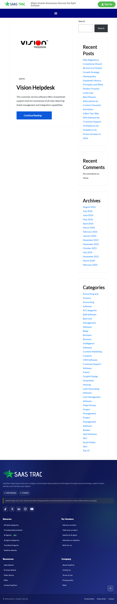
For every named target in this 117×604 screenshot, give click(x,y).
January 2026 (89, 235)
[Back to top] (110, 588)
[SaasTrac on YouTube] (32, 509)
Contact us (66, 570)
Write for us (67, 545)
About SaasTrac (68, 565)
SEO (85, 438)
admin (21, 78)
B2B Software (89, 314)
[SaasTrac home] (22, 473)
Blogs (85, 330)
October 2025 (90, 248)
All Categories (90, 310)
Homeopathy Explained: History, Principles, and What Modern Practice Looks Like (93, 84)
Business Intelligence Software (88, 343)
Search (81, 21)
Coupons (87, 355)
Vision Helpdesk (36, 87)
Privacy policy (67, 580)
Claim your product (69, 530)
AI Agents (25, 493)
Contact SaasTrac (10, 585)
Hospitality (88, 380)
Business (87, 335)
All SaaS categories (11, 525)
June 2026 (88, 215)
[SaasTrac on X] (12, 509)
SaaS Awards (9, 565)
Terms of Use (101, 599)
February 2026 (90, 231)
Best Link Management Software (89, 322)
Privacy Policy (89, 599)
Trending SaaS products (13, 530)
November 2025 (91, 244)
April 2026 (88, 223)
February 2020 (90, 264)
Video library (9, 575)
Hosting (87, 384)
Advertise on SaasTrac (71, 540)
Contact (111, 599)
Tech (85, 446)
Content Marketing (92, 351)
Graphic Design (90, 376)
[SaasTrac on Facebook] (5, 509)
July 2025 (87, 252)
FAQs (6, 580)
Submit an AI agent (69, 535)
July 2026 (87, 211)
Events (86, 372)
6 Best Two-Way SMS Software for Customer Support (92, 117)
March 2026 (89, 227)
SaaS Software (90, 434)
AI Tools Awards (10, 570)
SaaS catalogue (11, 493)
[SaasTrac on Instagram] (25, 509)
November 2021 (91, 256)
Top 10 (86, 450)
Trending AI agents (11, 545)
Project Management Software (89, 421)
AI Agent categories (11, 540)
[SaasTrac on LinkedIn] (18, 509)
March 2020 (89, 260)
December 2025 (91, 240)
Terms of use (67, 575)
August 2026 (89, 206)
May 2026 (88, 219)
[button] (107, 4)
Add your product (69, 525)
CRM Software (90, 359)
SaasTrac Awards (10, 550)
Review (86, 430)
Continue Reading (33, 115)
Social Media (89, 442)
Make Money (89, 405)
